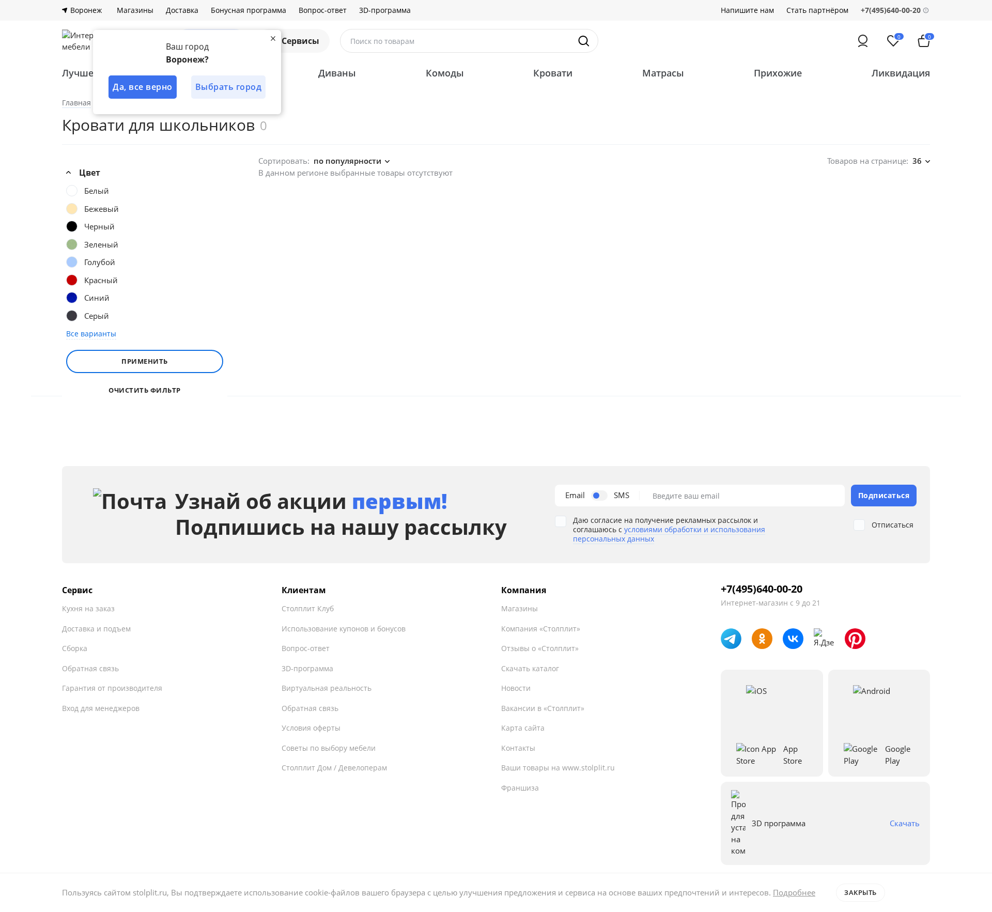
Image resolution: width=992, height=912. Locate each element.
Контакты (518, 748)
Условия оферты (311, 728)
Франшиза (520, 788)
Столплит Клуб (308, 608)
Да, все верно (143, 86)
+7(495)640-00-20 (761, 589)
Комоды (445, 73)
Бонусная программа (248, 10)
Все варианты (91, 333)
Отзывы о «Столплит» (540, 648)
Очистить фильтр (145, 390)
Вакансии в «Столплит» (542, 708)
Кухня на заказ (88, 608)
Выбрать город (228, 86)
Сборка (74, 648)
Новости (516, 688)
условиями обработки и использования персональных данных (669, 534)
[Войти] (863, 41)
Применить (144, 361)
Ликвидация (901, 73)
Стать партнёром (817, 10)
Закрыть (860, 892)
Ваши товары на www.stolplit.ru (558, 767)
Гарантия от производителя (112, 688)
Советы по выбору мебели (329, 748)
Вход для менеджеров (101, 708)
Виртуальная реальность (326, 688)
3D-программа (385, 10)
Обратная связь (90, 668)
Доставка (182, 10)
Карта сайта (523, 728)
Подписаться (884, 495)
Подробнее (794, 892)
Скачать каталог (530, 668)
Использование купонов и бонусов (344, 628)
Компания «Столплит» (540, 628)
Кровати (552, 73)
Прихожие (778, 73)
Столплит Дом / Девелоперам (334, 767)
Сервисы (300, 41)
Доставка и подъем (96, 628)
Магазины (135, 10)
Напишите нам (747, 10)
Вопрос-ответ (323, 10)
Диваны (337, 73)
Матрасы (663, 73)
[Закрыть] (273, 38)
